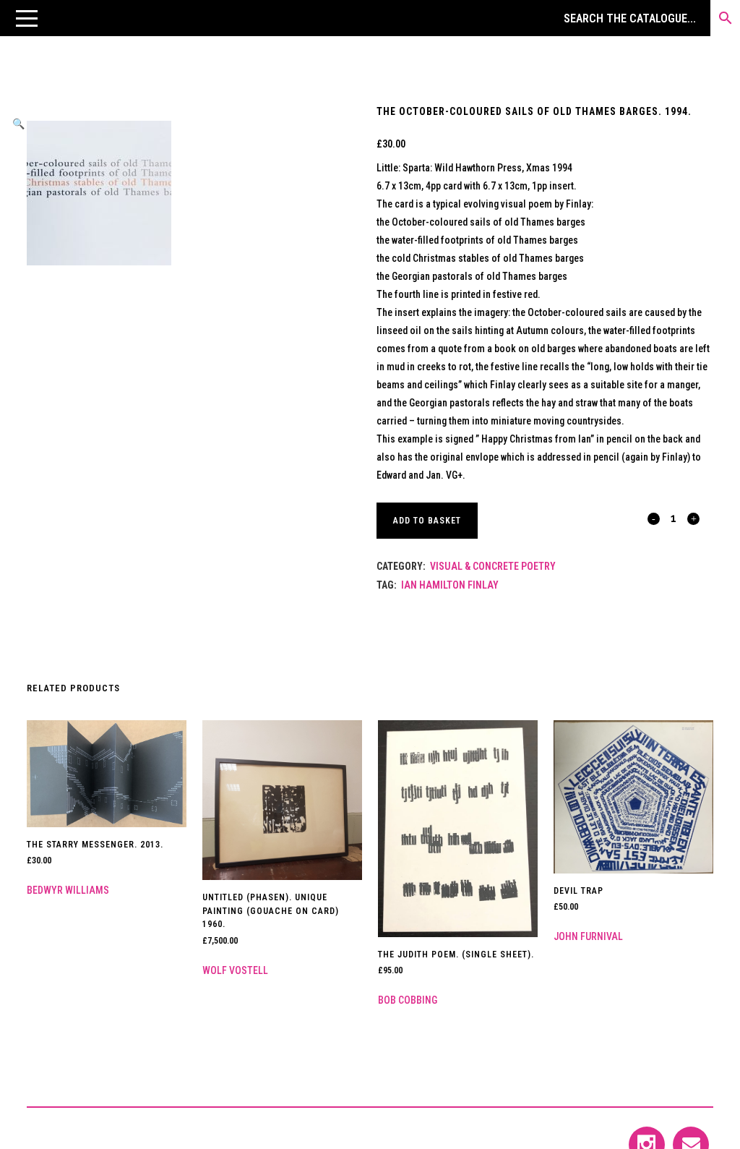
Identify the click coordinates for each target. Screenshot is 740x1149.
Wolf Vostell (235, 970)
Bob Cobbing (407, 1000)
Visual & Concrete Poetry (493, 566)
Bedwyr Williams (68, 890)
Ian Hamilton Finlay (450, 585)
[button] (27, 18)
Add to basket (427, 521)
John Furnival (588, 936)
